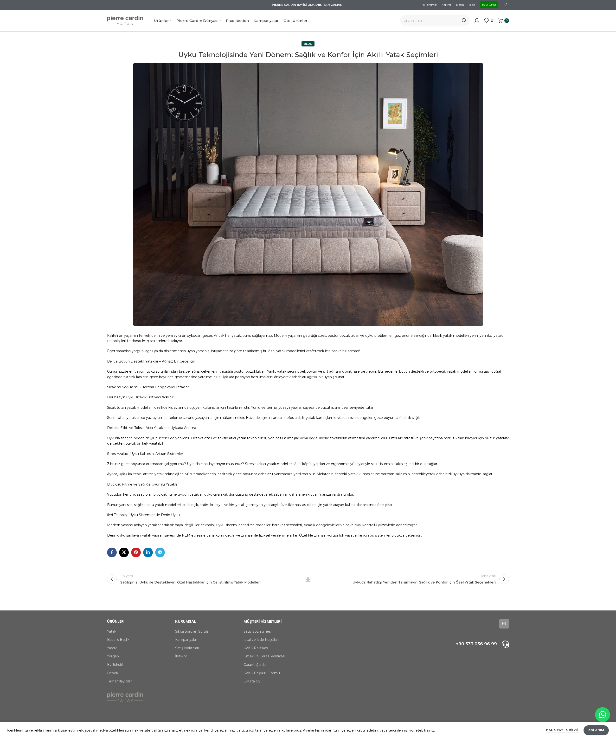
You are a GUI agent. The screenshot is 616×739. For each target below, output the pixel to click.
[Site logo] (125, 20)
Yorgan (113, 656)
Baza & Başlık (118, 639)
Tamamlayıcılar (119, 681)
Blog (308, 43)
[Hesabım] (477, 20)
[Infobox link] (461, 644)
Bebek (112, 673)
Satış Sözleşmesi (257, 631)
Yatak (111, 631)
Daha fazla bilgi (562, 730)
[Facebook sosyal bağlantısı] (112, 552)
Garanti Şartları (256, 664)
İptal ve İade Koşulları (261, 639)
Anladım (596, 730)
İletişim (181, 656)
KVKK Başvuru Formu (262, 673)
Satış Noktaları (187, 648)
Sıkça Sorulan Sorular (192, 631)
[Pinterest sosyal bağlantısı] (136, 552)
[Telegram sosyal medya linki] (160, 552)
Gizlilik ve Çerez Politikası (264, 656)
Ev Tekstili (115, 664)
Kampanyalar (186, 639)
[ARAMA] (464, 20)
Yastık (112, 648)
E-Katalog (252, 681)
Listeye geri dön (308, 579)
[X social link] (124, 552)
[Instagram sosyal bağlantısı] (505, 4)
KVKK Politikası (256, 648)
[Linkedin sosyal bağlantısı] (148, 552)
